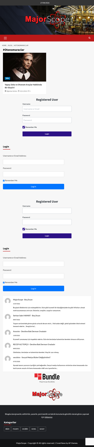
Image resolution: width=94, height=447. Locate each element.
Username (26, 104)
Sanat (42, 429)
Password (26, 115)
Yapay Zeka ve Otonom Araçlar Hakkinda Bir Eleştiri (23, 86)
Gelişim (25, 429)
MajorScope (18, 299)
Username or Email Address (14, 156)
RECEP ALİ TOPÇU (21, 344)
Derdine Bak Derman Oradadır (34, 331)
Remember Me (31, 127)
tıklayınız (48, 417)
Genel (33, 429)
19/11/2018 (23, 91)
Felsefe (16, 429)
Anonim (16, 331)
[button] (5, 38)
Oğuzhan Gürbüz (12, 91)
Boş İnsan (28, 299)
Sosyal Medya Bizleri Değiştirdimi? (36, 357)
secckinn (16, 357)
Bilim (7, 78)
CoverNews (61, 443)
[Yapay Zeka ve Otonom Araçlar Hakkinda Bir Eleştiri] (24, 67)
